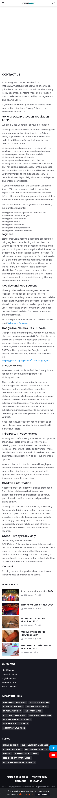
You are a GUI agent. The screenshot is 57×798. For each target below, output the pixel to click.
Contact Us (36, 781)
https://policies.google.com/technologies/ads (26, 360)
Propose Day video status (37, 749)
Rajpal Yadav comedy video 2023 (19, 762)
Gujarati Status (9, 674)
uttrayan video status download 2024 (33, 620)
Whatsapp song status (26, 754)
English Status (9, 678)
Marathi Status (9, 686)
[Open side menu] (3, 3)
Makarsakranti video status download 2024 (36, 647)
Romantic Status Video (14, 702)
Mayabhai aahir (10, 745)
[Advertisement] (28, 38)
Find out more (26, 794)
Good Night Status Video (15, 724)
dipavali (7, 754)
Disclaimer (20, 781)
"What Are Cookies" (17, 323)
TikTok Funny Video (39, 702)
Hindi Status (8, 670)
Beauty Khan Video (12, 749)
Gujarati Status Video (14, 728)
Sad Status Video (33, 711)
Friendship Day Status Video (16, 758)
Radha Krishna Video (13, 706)
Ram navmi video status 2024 (37, 591)
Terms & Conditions (17, 777)
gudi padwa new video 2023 (35, 745)
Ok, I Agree (42, 794)
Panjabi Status (9, 682)
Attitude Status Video (14, 715)
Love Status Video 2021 (40, 715)
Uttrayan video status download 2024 (33, 633)
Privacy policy (39, 777)
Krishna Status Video (37, 706)
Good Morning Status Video (17, 719)
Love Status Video (12, 711)
